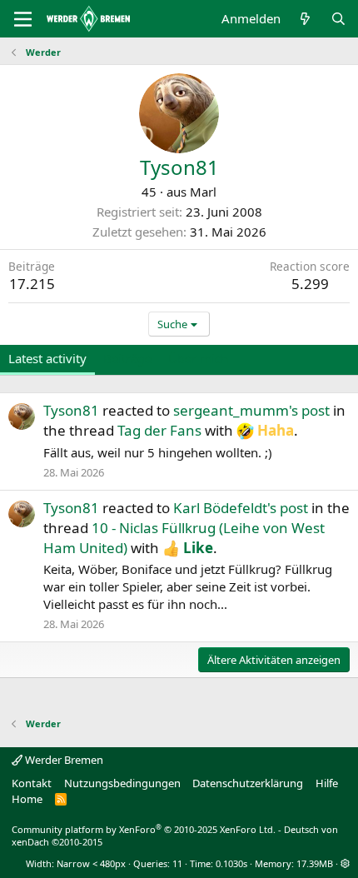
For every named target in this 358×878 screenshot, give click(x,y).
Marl (203, 191)
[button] (345, 863)
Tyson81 (71, 410)
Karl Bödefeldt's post (240, 507)
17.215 (32, 283)
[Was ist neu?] (305, 18)
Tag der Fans (159, 430)
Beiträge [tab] (127, 358)
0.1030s (231, 863)
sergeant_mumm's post (251, 410)
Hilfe (327, 783)
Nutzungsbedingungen (122, 783)
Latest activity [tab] (47, 358)
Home (27, 798)
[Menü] (22, 19)
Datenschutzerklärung (247, 783)
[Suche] (338, 18)
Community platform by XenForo (144, 829)
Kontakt (32, 783)
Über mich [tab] (198, 358)
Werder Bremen (62, 759)
